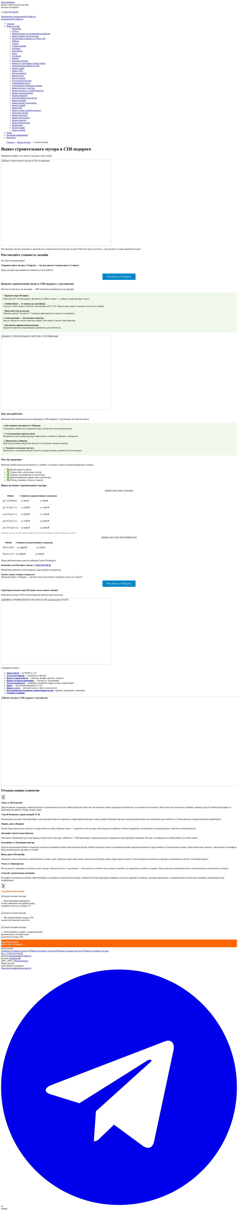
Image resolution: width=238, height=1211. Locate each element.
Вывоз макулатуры (21, 123)
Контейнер (17, 51)
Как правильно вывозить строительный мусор (30, 690)
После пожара (18, 78)
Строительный (19, 46)
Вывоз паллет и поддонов (24, 103)
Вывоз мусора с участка (23, 88)
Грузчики (16, 56)
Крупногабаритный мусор (24, 98)
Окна (14, 53)
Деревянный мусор (21, 83)
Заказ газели (13, 673)
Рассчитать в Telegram (119, 276)
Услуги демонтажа (16, 683)
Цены (9, 132)
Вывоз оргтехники (21, 118)
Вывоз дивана (18, 130)
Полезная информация (17, 135)
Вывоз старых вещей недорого (26, 110)
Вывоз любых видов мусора (25, 36)
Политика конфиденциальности (16, 968)
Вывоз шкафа (18, 128)
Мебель (15, 41)
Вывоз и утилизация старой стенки (28, 63)
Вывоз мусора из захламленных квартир (31, 33)
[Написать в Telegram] (119, 1087)
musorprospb (15, 958)
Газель (15, 43)
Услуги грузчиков (15, 675)
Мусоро (21, 961)
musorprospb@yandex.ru (25, 16)
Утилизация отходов (21, 80)
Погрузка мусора (20, 113)
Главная (10, 24)
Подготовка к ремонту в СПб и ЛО (28, 38)
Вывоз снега (18, 76)
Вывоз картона (19, 120)
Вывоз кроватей (19, 95)
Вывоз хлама (18, 68)
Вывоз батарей (19, 100)
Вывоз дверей (18, 105)
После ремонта (19, 73)
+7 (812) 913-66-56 (9, 12)
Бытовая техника (20, 61)
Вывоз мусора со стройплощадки (27, 90)
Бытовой (16, 48)
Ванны (15, 58)
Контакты (11, 137)
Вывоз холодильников (22, 93)
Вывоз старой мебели (17, 678)
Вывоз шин (17, 125)
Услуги (15, 31)
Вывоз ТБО (17, 71)
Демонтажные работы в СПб (25, 66)
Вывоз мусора (13, 26)
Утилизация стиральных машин (27, 85)
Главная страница (16, 693)
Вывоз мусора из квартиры (20, 680)
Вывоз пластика (19, 115)
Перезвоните (7, 16)
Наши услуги (13, 688)
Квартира (16, 29)
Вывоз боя (17, 108)
